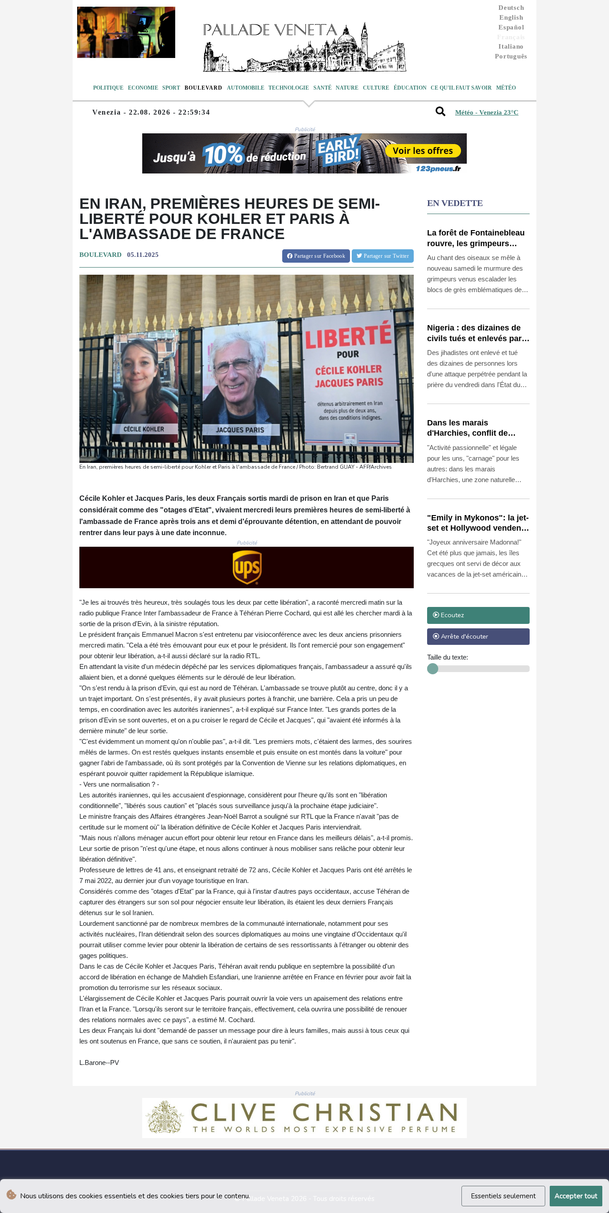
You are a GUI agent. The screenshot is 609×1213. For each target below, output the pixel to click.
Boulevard (203, 88)
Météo (506, 88)
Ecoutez (451, 615)
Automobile (245, 88)
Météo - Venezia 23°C (486, 112)
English (511, 17)
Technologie (288, 88)
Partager (318, 256)
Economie (143, 88)
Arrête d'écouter (463, 636)
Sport (171, 88)
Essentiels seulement (503, 1196)
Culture (376, 88)
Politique (108, 88)
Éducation (410, 88)
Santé (322, 88)
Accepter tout (576, 1196)
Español (511, 27)
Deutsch (511, 7)
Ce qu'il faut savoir (461, 88)
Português (511, 56)
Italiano (511, 46)
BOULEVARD (100, 254)
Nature (347, 88)
